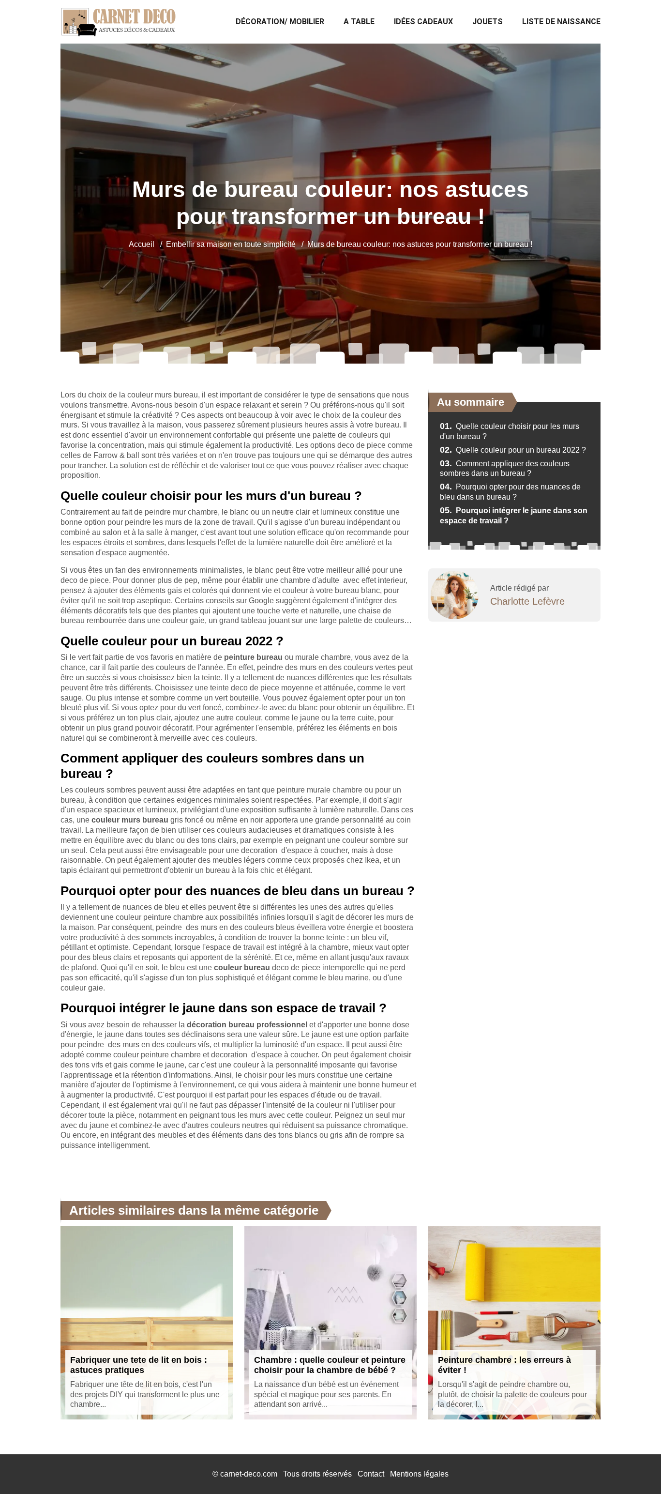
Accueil (141, 244)
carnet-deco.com (248, 1474)
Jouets (487, 21)
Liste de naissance (561, 21)
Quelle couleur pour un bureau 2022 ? (513, 450)
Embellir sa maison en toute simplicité (231, 244)
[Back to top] (634, 1467)
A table (359, 21)
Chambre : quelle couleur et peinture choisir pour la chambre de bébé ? (330, 1365)
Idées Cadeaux (423, 21)
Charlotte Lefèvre (527, 601)
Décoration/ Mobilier (280, 21)
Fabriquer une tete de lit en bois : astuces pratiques (138, 1365)
